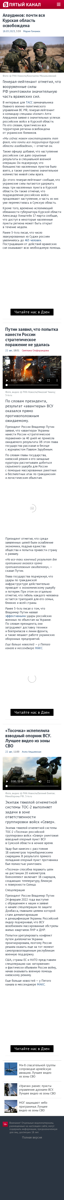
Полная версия (32, 1137)
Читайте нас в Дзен (32, 311)
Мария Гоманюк (31, 31)
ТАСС (29, 102)
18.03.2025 (9, 31)
